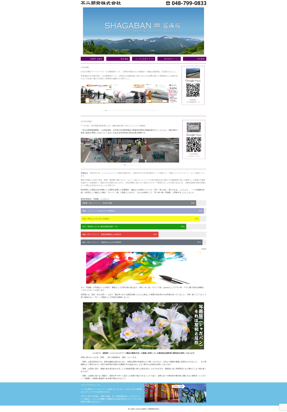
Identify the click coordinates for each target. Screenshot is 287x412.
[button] (83, 96)
